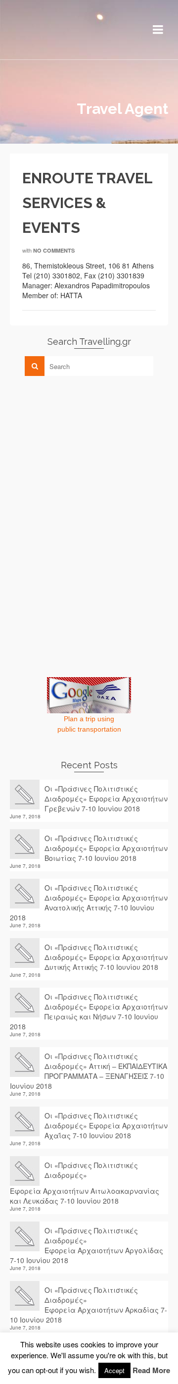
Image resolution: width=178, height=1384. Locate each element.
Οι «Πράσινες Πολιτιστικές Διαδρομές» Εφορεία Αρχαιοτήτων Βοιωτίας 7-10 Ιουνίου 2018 (106, 848)
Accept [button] (114, 1370)
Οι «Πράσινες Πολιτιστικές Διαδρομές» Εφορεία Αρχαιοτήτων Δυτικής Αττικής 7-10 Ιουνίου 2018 (106, 957)
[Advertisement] (84, 453)
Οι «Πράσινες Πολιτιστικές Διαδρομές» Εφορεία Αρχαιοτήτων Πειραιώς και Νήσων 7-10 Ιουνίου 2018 (89, 1011)
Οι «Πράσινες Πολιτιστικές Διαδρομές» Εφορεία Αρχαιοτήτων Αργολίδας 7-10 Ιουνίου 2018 (86, 1245)
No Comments (54, 250)
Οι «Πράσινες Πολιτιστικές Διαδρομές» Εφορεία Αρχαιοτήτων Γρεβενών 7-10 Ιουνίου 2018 (106, 798)
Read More (151, 1370)
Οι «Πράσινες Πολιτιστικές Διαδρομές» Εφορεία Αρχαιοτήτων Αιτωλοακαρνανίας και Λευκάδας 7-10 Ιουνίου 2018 (84, 1183)
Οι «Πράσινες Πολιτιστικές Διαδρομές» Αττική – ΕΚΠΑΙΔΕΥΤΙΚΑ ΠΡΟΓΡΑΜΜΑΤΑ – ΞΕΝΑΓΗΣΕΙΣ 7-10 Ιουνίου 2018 (88, 1071)
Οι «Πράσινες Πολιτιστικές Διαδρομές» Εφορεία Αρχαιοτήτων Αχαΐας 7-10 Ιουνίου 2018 (106, 1125)
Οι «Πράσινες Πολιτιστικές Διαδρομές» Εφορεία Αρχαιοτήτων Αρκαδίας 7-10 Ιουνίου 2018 (88, 1305)
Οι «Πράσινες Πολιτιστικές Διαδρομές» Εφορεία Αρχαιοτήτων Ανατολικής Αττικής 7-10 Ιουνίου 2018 (89, 902)
